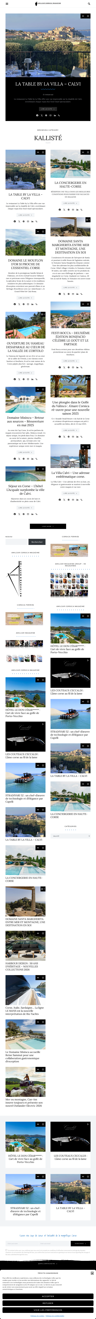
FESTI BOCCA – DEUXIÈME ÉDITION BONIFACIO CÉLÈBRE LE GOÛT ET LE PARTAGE (70, 338)
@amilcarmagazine (46, 1263)
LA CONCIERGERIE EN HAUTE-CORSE (70, 184)
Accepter (48, 1296)
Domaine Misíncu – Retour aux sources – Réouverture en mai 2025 (25, 421)
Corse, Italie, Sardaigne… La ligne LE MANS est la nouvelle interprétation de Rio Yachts (25, 1010)
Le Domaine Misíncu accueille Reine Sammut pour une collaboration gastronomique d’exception (23, 1056)
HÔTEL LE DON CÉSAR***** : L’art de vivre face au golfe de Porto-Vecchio (23, 713)
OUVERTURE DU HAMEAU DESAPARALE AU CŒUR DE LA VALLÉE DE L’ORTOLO (25, 347)
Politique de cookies (37, 1316)
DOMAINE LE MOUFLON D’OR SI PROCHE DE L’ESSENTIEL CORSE (25, 264)
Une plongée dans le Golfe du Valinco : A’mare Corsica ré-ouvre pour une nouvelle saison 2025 (71, 407)
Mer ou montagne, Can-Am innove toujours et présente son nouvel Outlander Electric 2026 (24, 1102)
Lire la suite (46, 109)
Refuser (48, 1303)
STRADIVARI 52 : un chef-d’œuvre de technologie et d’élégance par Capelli (25, 798)
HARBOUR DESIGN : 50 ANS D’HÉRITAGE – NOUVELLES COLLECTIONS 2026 (22, 966)
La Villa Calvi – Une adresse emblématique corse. (71, 475)
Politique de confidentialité (55, 1316)
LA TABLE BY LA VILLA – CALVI (48, 84)
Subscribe (79, 1243)
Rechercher (9, 536)
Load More (46, 526)
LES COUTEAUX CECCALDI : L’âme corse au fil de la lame (22, 756)
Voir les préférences (48, 1310)
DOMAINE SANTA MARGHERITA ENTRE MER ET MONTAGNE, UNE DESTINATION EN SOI (70, 246)
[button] (92, 1273)
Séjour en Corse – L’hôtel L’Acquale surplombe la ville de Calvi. (25, 489)
